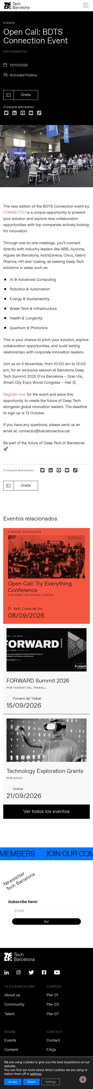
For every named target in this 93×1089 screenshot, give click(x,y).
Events (10, 1040)
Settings (51, 1081)
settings (35, 1074)
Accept (12, 1081)
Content (11, 1049)
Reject (31, 1081)
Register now (14, 394)
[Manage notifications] (82, 1079)
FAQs (51, 1049)
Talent (9, 1014)
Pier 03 (52, 1004)
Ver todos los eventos (46, 811)
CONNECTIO (14, 212)
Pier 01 (52, 995)
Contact (53, 1040)
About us (12, 995)
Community (14, 1004)
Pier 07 (52, 1014)
